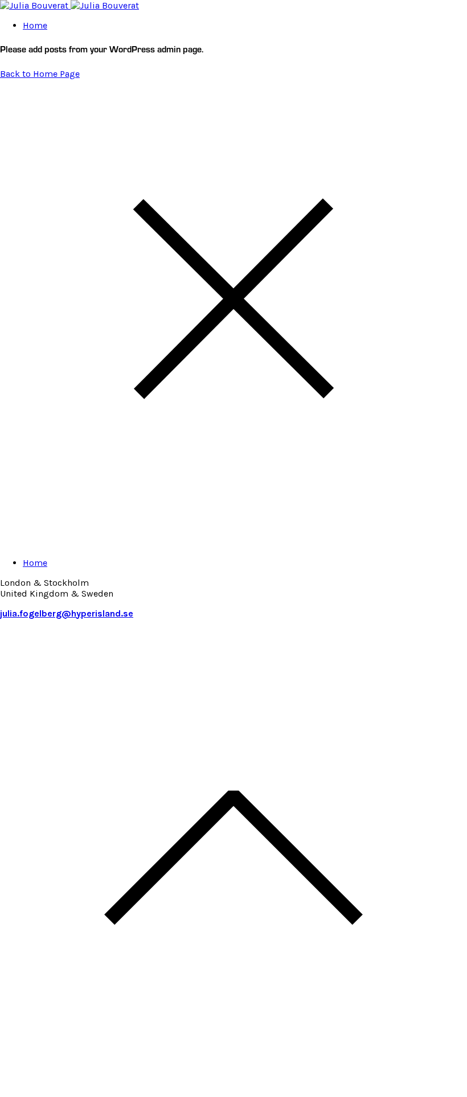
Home (35, 25)
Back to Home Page (40, 73)
